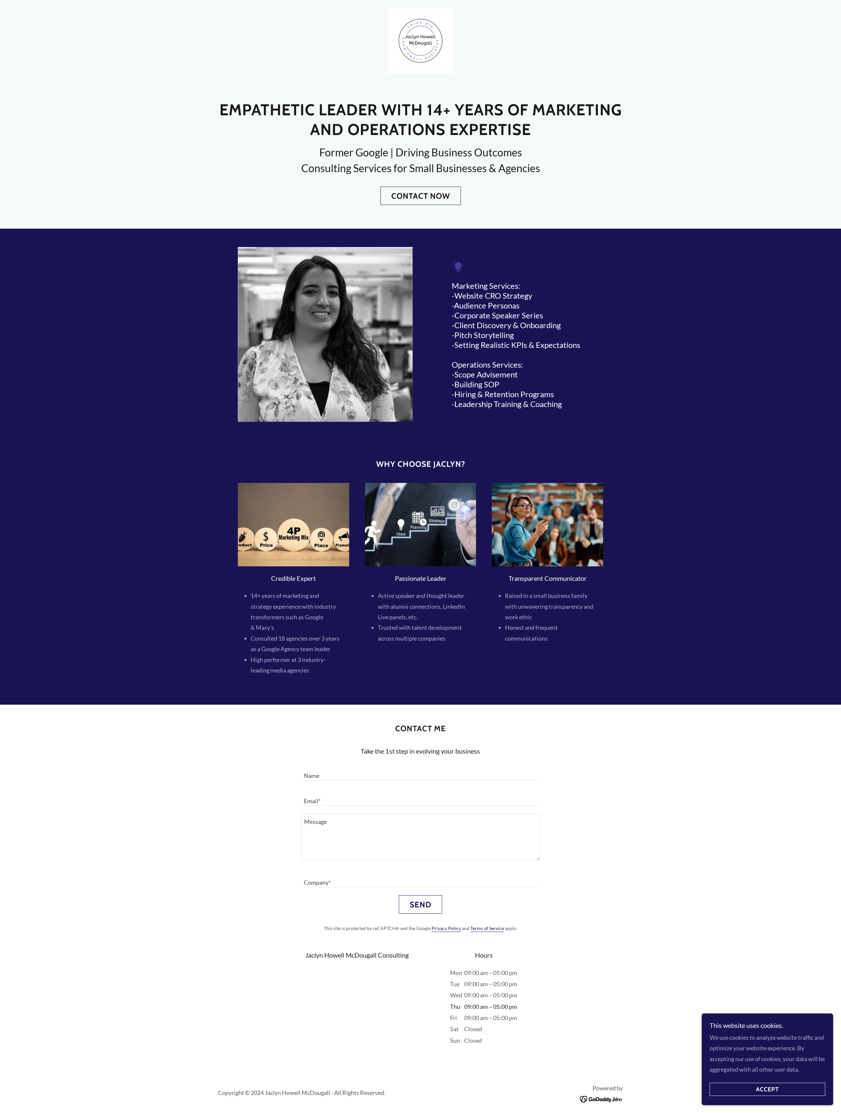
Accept (767, 1089)
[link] (420, 40)
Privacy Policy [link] (446, 928)
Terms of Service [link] (487, 928)
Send (420, 904)
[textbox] (420, 772)
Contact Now (420, 196)
